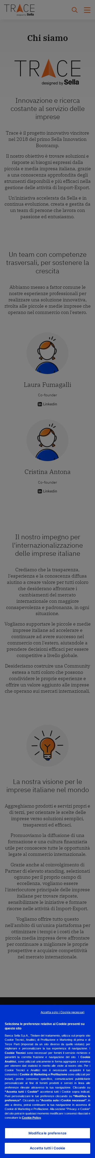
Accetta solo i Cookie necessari (62, 1012)
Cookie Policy (31, 1117)
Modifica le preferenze (47, 1133)
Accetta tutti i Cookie (47, 1148)
